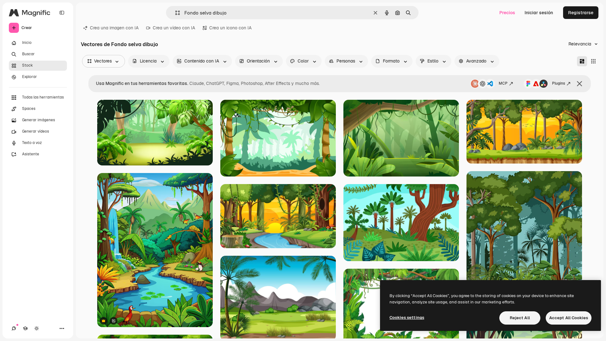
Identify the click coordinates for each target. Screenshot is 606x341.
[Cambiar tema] (37, 328)
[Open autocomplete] (175, 12)
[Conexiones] (14, 328)
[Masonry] (582, 61)
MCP (503, 83)
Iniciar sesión (539, 12)
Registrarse (580, 12)
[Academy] (25, 328)
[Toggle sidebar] (62, 13)
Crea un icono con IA (230, 28)
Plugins (558, 83)
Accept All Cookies (568, 317)
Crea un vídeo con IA (174, 28)
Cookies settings (406, 317)
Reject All (520, 317)
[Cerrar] (579, 83)
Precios (507, 12)
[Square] (593, 61)
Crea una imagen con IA (114, 28)
